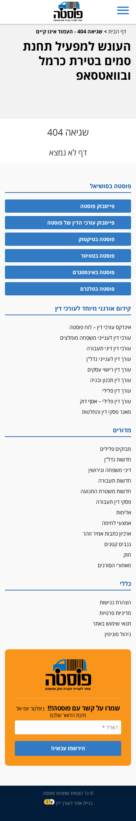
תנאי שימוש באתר (112, 623)
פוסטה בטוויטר (98, 255)
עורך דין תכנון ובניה (110, 380)
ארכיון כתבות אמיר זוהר (107, 533)
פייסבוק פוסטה (97, 206)
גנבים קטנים (117, 544)
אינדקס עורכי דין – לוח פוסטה (100, 327)
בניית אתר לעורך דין (74, 803)
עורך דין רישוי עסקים (109, 369)
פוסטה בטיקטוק (97, 239)
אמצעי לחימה (116, 523)
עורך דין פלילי (116, 390)
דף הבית (117, 31)
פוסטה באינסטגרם (94, 272)
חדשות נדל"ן (117, 459)
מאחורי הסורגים (114, 565)
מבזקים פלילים (115, 449)
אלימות (123, 512)
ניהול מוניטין (118, 634)
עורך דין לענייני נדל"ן (108, 359)
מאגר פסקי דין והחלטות (106, 411)
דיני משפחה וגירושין (109, 470)
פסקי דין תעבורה (113, 501)
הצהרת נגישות (115, 602)
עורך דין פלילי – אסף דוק (105, 401)
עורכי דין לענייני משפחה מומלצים (95, 337)
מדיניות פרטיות (115, 613)
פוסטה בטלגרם (97, 288)
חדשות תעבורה (114, 480)
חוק (127, 554)
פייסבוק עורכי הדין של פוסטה (81, 222)
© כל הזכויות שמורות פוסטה (68, 793)
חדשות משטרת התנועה (106, 491)
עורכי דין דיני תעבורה (108, 348)
